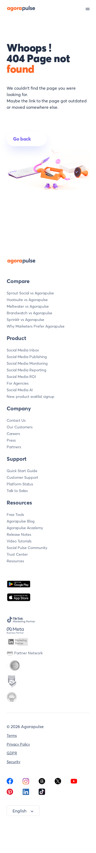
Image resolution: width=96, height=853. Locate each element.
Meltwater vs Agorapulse (28, 306)
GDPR (12, 753)
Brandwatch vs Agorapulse (29, 313)
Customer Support (22, 477)
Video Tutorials (19, 541)
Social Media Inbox (23, 350)
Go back (22, 139)
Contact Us (16, 420)
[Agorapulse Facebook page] (10, 782)
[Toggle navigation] (91, 8)
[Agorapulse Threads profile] (42, 782)
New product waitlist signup (30, 396)
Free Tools (15, 514)
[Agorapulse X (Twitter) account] (58, 782)
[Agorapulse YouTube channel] (74, 782)
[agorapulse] (18, 8)
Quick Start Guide (22, 470)
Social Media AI (20, 390)
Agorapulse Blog (20, 521)
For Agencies (18, 383)
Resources (15, 561)
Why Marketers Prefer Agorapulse (36, 326)
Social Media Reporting (26, 370)
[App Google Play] (19, 584)
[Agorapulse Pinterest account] (10, 793)
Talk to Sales (17, 490)
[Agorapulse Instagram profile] (26, 782)
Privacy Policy (18, 744)
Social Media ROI (21, 376)
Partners (14, 447)
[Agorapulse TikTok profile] (42, 793)
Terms (12, 735)
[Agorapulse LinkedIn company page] (26, 793)
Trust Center (17, 554)
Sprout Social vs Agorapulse (30, 293)
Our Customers (20, 427)
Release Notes (19, 534)
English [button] (19, 810)
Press (11, 440)
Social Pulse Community (27, 547)
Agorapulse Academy (25, 527)
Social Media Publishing (27, 356)
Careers (13, 433)
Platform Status (20, 484)
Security (13, 761)
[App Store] (19, 597)
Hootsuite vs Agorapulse (27, 299)
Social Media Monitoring (27, 363)
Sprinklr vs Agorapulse (25, 319)
